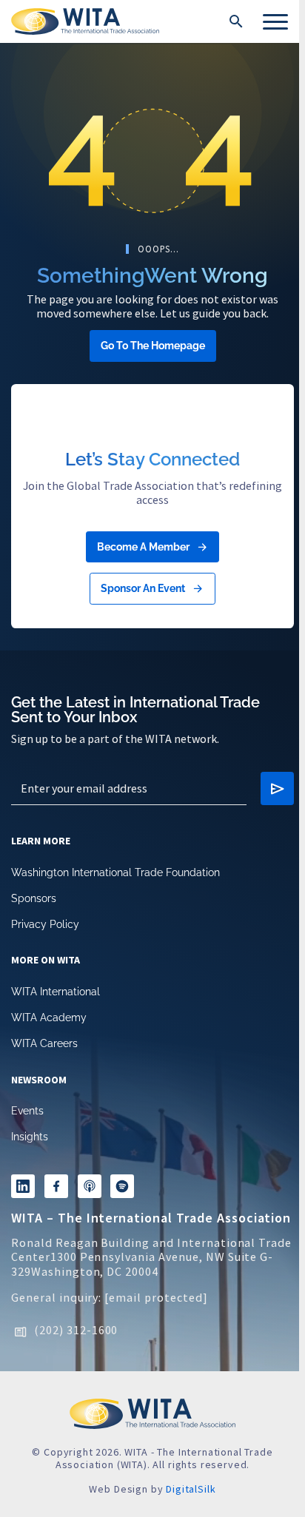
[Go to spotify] (122, 1186)
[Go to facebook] (56, 1186)
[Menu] (275, 21)
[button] (236, 21)
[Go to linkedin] (23, 1186)
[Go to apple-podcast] (89, 1186)
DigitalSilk (190, 1489)
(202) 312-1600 (76, 1329)
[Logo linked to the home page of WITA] (85, 21)
